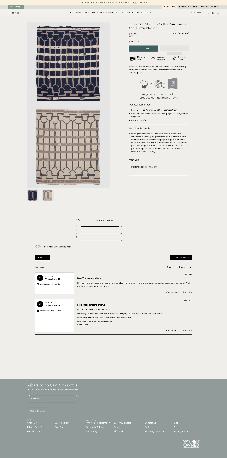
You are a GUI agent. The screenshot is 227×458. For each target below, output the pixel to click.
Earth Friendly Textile (139, 128)
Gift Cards (119, 431)
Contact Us (150, 422)
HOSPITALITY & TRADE (188, 7)
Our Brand (30, 420)
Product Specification (139, 105)
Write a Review (183, 258)
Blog (176, 422)
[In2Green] (15, 13)
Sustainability (62, 422)
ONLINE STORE (169, 7)
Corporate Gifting (95, 427)
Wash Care (134, 160)
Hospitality (91, 431)
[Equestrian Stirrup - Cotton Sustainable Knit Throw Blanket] (33, 195)
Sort (169, 267)
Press (176, 427)
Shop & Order (91, 420)
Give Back (60, 427)
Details (135, 2)
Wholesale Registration (98, 422)
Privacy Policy (181, 431)
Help (146, 420)
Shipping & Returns (155, 431)
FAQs (147, 427)
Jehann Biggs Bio (35, 427)
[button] (174, 48)
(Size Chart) (172, 110)
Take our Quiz (15, 7)
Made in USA (33, 431)
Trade (117, 427)
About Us (32, 422)
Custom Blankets (122, 422)
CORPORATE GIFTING (209, 7)
